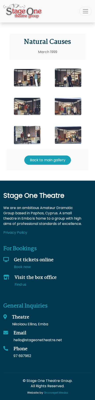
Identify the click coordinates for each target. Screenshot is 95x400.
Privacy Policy (15, 232)
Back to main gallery (47, 160)
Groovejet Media (56, 392)
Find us (20, 284)
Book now (22, 266)
